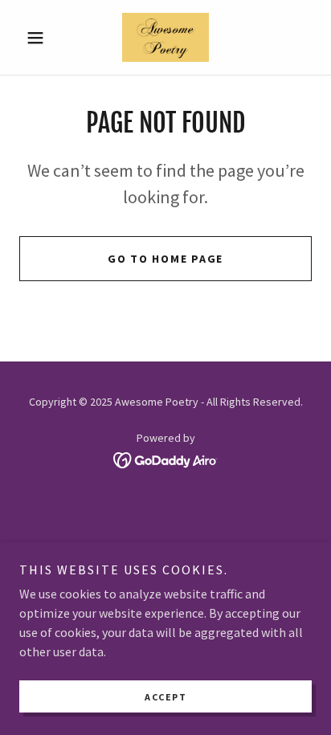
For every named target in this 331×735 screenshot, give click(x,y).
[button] (41, 38)
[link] (165, 37)
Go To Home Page (165, 258)
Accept (165, 697)
